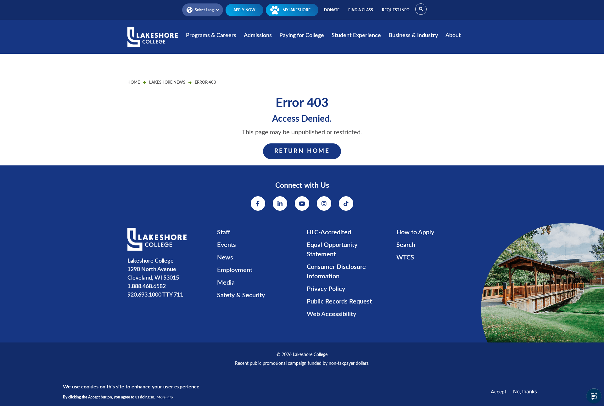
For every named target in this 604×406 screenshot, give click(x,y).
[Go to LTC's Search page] (421, 9)
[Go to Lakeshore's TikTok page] (346, 203)
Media (226, 283)
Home (133, 83)
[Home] (152, 41)
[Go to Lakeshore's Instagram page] (324, 203)
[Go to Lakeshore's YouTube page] (302, 203)
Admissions (258, 35)
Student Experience (356, 35)
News (225, 257)
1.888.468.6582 (146, 286)
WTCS (405, 257)
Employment (234, 270)
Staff (223, 232)
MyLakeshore (296, 10)
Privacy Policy (326, 289)
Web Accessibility (331, 314)
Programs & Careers (211, 35)
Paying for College (301, 35)
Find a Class (360, 10)
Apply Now (244, 10)
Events (226, 245)
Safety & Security (241, 295)
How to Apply (415, 232)
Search (405, 245)
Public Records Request (339, 301)
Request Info (396, 10)
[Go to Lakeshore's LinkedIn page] (280, 203)
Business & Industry (413, 35)
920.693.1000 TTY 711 (155, 295)
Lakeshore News (167, 83)
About (453, 35)
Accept (498, 391)
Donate (331, 10)
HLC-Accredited (329, 232)
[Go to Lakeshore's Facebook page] (258, 203)
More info (165, 397)
